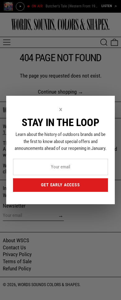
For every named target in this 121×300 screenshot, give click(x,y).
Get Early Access (60, 184)
